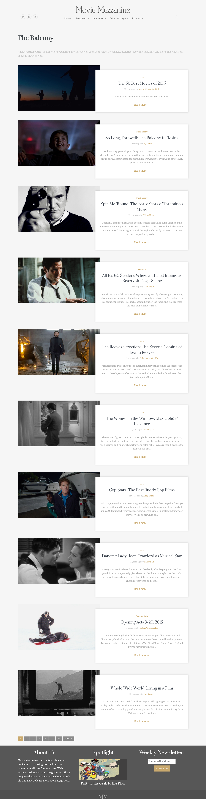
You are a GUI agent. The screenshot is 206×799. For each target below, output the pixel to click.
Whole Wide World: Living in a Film (142, 688)
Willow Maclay (149, 215)
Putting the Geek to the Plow (103, 783)
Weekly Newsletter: (161, 752)
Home (67, 18)
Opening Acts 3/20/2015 (142, 622)
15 (59, 738)
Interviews (98, 18)
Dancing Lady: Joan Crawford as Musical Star (142, 556)
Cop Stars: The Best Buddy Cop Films (142, 490)
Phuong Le (149, 429)
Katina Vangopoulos (149, 628)
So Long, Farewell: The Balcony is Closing (142, 138)
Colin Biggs (149, 286)
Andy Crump (149, 496)
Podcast (136, 18)
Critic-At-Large (118, 18)
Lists (142, 77)
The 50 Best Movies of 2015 (142, 83)
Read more (141, 104)
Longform (81, 18)
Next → (68, 738)
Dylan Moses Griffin (149, 358)
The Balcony (141, 132)
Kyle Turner (149, 144)
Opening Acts (142, 616)
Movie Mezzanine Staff (149, 89)
